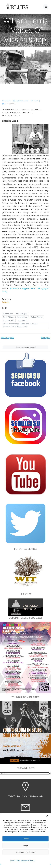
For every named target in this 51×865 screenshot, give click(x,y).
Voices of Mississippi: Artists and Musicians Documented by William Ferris (20, 325)
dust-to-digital (21, 314)
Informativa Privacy (27, 860)
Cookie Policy (15, 860)
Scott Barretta (8, 320)
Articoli (5, 302)
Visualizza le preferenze (25, 852)
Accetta (25, 839)
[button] (47, 816)
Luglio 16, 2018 (22, 100)
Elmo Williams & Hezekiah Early (15, 317)
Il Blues (7, 100)
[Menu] (46, 7)
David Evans (8, 314)
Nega (25, 845)
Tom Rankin (22, 320)
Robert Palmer (37, 317)
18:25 (36, 100)
